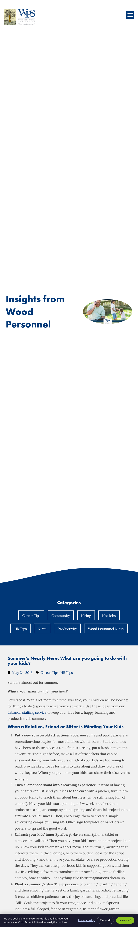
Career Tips (31, 616)
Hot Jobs (109, 616)
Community (60, 616)
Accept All (125, 920)
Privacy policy (86, 920)
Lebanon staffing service (27, 712)
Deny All (105, 920)
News (42, 629)
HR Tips (20, 629)
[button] (130, 15)
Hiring (86, 616)
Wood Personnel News (106, 629)
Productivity (67, 629)
